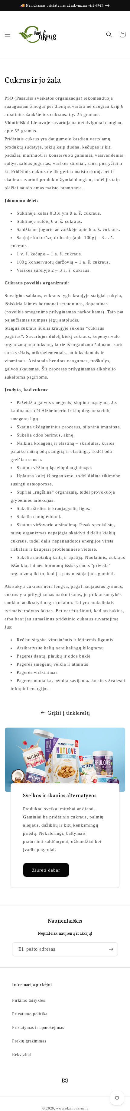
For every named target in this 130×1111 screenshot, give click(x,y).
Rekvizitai (21, 1054)
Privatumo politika (29, 1014)
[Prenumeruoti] (111, 949)
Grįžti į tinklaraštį (68, 713)
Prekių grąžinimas (29, 1041)
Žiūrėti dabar (46, 870)
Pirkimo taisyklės (28, 1000)
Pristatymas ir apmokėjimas (38, 1027)
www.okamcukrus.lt (72, 1108)
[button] (7, 34)
